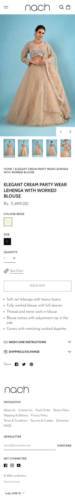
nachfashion (19, 476)
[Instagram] (12, 465)
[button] (61, 7)
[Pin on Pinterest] (31, 364)
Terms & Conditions (16, 420)
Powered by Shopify (12, 482)
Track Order (42, 410)
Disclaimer (62, 420)
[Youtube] (19, 465)
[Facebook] (6, 465)
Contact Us (25, 410)
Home (8, 169)
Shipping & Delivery (16, 415)
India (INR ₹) (13, 493)
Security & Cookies (41, 420)
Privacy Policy (39, 415)
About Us (9, 410)
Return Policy (61, 410)
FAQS (7, 426)
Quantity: (11, 252)
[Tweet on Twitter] (24, 364)
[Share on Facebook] (17, 364)
